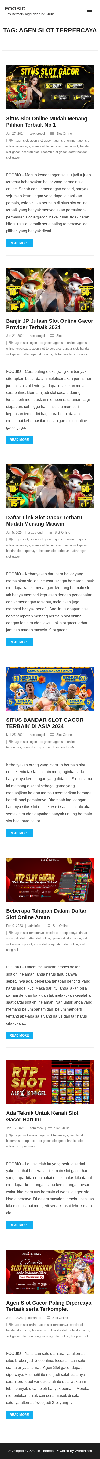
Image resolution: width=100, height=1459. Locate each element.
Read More (19, 243)
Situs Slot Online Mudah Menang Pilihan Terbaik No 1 (46, 121)
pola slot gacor (79, 1330)
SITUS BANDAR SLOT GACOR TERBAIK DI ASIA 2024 (44, 723)
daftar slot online (38, 938)
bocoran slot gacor (54, 152)
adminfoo (34, 926)
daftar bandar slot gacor (70, 354)
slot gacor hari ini (64, 1141)
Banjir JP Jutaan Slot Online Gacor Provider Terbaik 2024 (49, 324)
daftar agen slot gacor (37, 354)
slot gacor (43, 1141)
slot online (71, 944)
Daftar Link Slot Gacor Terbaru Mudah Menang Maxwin (44, 520)
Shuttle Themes (41, 1451)
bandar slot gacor (75, 545)
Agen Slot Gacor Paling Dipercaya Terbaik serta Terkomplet (48, 1306)
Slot (59, 336)
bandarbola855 (63, 747)
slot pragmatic (26, 1146)
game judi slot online (66, 938)
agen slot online (64, 140)
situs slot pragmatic (48, 944)
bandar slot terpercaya (21, 551)
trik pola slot (79, 1336)
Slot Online (64, 133)
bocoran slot (30, 152)
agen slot (21, 140)
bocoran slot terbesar (54, 551)
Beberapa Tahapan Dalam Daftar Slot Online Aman (46, 914)
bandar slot (70, 146)
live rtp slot (59, 1330)
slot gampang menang (37, 1336)
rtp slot (27, 944)
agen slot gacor (40, 140)
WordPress (83, 1451)
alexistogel (37, 133)
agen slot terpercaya (46, 146)
